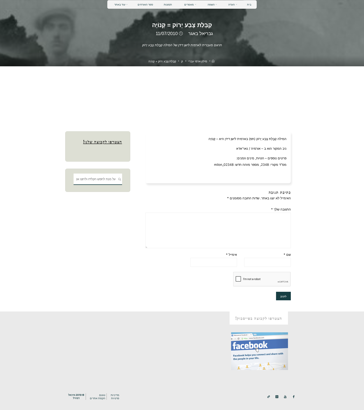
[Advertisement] (182, 94)
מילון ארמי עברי (197, 61)
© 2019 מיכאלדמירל (76, 397)
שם (287, 255)
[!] (268, 396)
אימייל (231, 255)
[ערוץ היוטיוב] (285, 396)
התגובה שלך (281, 209)
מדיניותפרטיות (115, 396)
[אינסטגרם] (276, 396)
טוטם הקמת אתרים (97, 396)
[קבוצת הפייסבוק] (293, 396)
